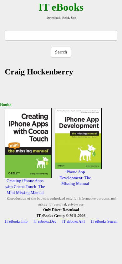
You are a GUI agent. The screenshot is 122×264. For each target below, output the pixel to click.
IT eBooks (61, 7)
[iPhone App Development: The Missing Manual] (78, 138)
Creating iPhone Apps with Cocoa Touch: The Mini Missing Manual (25, 186)
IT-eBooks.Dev (44, 221)
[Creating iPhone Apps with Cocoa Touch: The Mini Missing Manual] (28, 142)
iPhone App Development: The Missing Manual (75, 178)
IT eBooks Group (51, 216)
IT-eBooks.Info (16, 221)
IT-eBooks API (73, 221)
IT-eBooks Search (104, 221)
